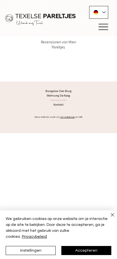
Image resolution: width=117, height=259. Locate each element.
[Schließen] (109, 218)
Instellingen (30, 250)
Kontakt (58, 104)
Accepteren (86, 250)
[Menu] (103, 27)
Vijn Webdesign (67, 116)
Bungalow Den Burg (58, 91)
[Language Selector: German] (98, 12)
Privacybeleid (34, 237)
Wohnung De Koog (58, 95)
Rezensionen (58, 100)
